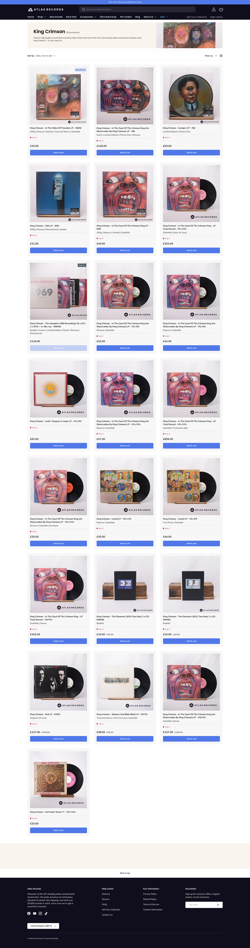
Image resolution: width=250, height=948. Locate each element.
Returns (106, 899)
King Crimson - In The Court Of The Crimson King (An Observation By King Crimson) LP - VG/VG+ (189, 716)
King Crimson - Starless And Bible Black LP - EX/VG (122, 714)
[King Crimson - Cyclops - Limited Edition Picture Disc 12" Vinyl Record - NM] (191, 95)
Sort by (30, 55)
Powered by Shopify (51, 938)
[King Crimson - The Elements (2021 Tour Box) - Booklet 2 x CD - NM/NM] (191, 584)
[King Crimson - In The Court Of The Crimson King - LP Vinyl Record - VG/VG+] (58, 584)
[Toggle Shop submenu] (45, 16)
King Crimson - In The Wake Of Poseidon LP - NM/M (55, 128)
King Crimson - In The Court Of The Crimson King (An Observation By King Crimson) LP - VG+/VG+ (123, 423)
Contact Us (107, 914)
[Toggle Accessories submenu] (95, 16)
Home (31, 16)
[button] (221, 9)
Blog (137, 16)
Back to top (125, 873)
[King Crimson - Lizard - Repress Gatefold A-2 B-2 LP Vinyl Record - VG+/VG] (125, 486)
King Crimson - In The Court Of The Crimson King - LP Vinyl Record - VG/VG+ (56, 618)
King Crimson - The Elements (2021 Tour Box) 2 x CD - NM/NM (190, 618)
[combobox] (137, 9)
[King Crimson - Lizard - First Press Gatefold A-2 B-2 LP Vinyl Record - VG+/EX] (191, 486)
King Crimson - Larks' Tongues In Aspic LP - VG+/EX (56, 421)
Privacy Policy (150, 894)
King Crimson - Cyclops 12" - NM (179, 128)
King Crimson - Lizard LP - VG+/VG (114, 518)
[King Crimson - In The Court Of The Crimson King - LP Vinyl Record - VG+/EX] (125, 291)
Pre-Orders (126, 16)
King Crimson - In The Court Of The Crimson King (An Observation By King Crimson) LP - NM (123, 129)
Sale (162, 16)
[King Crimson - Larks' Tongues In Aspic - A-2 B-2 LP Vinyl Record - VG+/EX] (58, 389)
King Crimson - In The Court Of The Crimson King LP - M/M (123, 227)
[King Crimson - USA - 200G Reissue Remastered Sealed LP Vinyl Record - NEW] (58, 193)
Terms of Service (151, 904)
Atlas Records (38, 938)
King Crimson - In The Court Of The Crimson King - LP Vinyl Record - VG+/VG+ (189, 227)
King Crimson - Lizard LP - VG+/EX (180, 518)
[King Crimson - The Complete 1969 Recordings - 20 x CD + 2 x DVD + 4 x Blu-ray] (58, 291)
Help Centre (216, 17)
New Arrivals (56, 16)
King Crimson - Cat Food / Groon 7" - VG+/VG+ (53, 812)
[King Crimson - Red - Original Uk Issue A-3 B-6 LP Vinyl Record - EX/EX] (58, 682)
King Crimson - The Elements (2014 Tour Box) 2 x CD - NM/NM (123, 618)
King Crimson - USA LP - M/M (44, 225)
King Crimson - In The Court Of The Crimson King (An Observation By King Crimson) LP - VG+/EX (123, 325)
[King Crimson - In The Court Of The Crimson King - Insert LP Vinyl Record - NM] (125, 95)
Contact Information (152, 909)
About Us (148, 16)
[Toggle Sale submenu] (166, 16)
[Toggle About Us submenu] (155, 16)
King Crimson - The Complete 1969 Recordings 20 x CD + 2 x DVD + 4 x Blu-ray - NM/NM (58, 325)
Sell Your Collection (197, 17)
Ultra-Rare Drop (108, 16)
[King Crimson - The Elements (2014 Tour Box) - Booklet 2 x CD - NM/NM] (125, 584)
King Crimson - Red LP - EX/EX (45, 714)
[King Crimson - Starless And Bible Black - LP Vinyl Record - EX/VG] (125, 682)
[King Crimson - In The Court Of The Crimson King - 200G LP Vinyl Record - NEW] (125, 193)
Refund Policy (149, 899)
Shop (40, 16)
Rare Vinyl (71, 16)
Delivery (106, 894)
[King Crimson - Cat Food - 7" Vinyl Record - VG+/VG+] (58, 779)
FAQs (104, 904)
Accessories (86, 16)
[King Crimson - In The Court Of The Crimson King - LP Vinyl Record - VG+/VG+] (191, 193)
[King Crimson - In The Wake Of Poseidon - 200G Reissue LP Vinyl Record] (58, 95)
